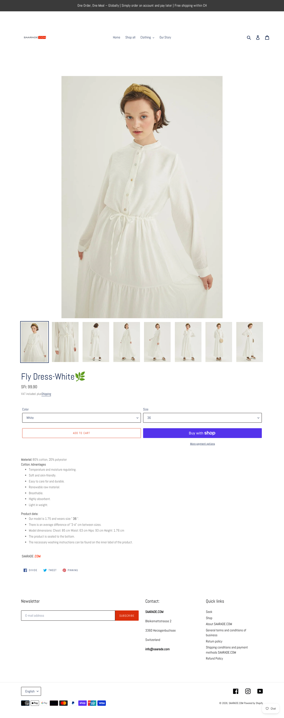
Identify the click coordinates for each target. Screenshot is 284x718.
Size (145, 409)
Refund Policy (214, 658)
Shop (209, 618)
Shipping (46, 394)
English (30, 691)
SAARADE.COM (236, 703)
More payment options (202, 444)
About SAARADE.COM (219, 624)
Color (25, 409)
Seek (209, 612)
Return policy (214, 641)
